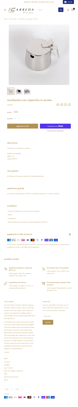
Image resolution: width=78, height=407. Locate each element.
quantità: (10, 119)
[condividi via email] (69, 104)
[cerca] (60, 10)
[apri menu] (5, 10)
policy (6, 380)
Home (5, 19)
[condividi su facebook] (57, 104)
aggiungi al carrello (22, 126)
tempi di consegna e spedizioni (13, 371)
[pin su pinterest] (61, 104)
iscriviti (70, 2)
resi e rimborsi (8, 368)
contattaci (7, 365)
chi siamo (7, 362)
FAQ (5, 374)
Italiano (7, 389)
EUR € (17, 389)
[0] (72, 10)
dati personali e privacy (11, 377)
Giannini (10, 105)
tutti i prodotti (12, 19)
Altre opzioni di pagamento (55, 131)
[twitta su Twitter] (65, 104)
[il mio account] (68, 10)
